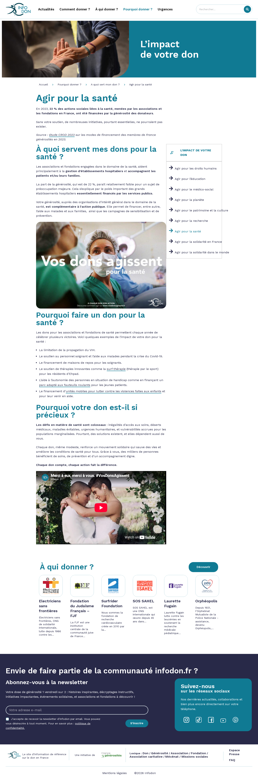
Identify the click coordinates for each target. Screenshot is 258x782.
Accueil (43, 84)
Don (145, 753)
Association (179, 753)
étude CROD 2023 (62, 135)
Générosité (159, 753)
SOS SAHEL (143, 601)
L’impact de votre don (169, 49)
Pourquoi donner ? (69, 84)
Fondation (198, 753)
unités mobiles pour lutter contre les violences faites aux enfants (113, 391)
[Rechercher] (247, 9)
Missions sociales (194, 756)
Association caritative (146, 756)
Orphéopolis (206, 601)
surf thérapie (116, 369)
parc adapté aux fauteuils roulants (64, 385)
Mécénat (172, 756)
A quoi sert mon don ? (105, 84)
